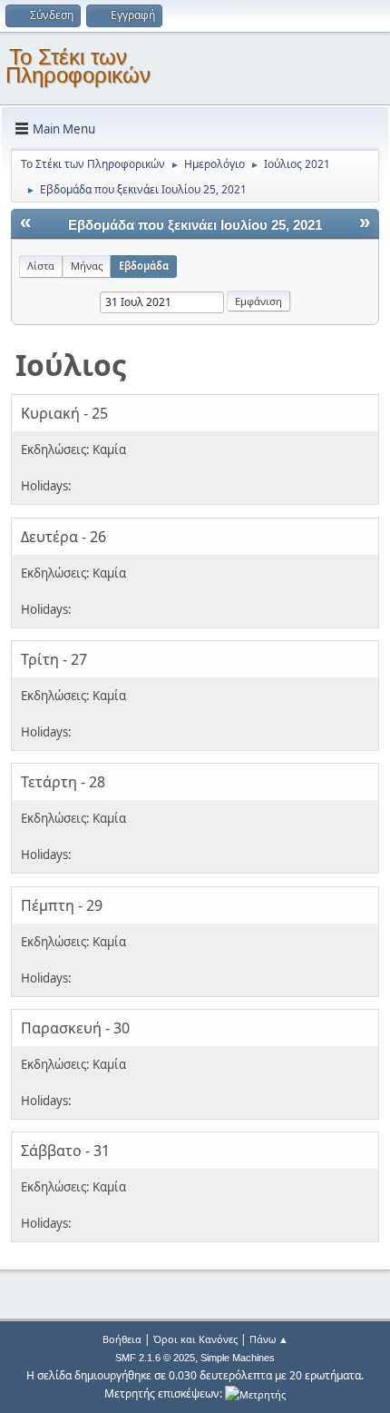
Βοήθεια (121, 1339)
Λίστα (40, 265)
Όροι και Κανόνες (195, 1339)
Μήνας (86, 265)
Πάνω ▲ (268, 1339)
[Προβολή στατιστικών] (255, 1393)
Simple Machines (237, 1357)
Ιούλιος (70, 364)
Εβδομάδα (144, 265)
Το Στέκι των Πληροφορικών (78, 65)
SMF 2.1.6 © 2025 (155, 1357)
